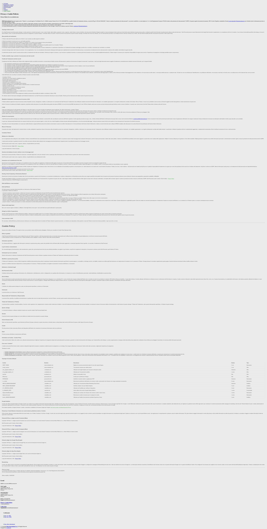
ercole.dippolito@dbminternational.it (236, 21)
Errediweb (8, 527)
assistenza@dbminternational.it (80, 26)
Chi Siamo (5, 3)
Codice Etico (4, 506)
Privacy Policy (21, 146)
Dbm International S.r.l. (12, 526)
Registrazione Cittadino (8, 4)
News (4, 8)
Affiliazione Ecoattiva (8, 6)
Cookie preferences (5, 504)
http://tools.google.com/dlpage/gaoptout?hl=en (60, 407)
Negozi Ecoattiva (7, 7)
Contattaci (5, 9)
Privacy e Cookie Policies (6, 502)
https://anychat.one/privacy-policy (9, 167)
